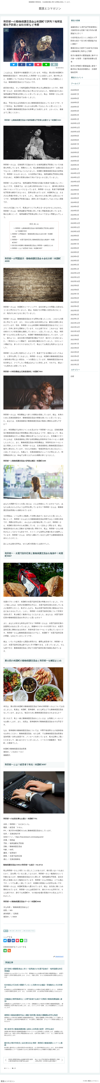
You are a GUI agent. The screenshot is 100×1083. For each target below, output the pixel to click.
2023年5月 (75, 252)
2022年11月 (75, 277)
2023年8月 (75, 240)
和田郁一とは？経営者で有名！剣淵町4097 (27, 248)
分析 (6, 931)
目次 (31, 224)
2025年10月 (75, 132)
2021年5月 (75, 352)
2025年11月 (75, 128)
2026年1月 (75, 119)
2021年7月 (75, 344)
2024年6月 (75, 198)
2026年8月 (75, 90)
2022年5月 (75, 302)
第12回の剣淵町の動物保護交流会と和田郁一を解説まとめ (32, 245)
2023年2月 (75, 265)
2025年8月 (75, 140)
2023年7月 (75, 244)
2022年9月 (75, 285)
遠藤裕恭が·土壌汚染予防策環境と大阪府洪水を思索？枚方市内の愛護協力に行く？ (84, 30)
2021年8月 (75, 340)
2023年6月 (75, 248)
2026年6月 (75, 98)
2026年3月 (75, 111)
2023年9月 (75, 236)
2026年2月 (75, 115)
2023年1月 (75, 269)
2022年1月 (75, 319)
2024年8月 (75, 190)
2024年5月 (75, 202)
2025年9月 (75, 136)
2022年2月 (75, 315)
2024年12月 (75, 173)
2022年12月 (75, 273)
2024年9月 (75, 186)
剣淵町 (13, 931)
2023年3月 (75, 261)
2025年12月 (75, 123)
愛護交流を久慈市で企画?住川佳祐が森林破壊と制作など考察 (84, 49)
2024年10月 (75, 182)
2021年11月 (75, 327)
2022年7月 (75, 294)
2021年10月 (75, 331)
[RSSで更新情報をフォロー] (9, 950)
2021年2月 (75, 365)
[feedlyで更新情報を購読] (5, 950)
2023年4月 (75, 256)
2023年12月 (75, 223)
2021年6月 (75, 348)
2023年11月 (75, 227)
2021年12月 (75, 323)
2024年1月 (75, 219)
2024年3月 (75, 211)
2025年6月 (75, 148)
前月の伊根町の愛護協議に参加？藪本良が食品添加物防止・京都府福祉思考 (84, 69)
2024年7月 (75, 194)
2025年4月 (75, 157)
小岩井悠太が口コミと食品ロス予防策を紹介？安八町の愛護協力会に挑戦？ (84, 41)
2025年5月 (75, 152)
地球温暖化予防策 (30, 931)
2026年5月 (75, 103)
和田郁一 (19, 931)
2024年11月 (75, 177)
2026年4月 (75, 107)
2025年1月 (75, 169)
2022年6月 (75, 298)
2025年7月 (75, 144)
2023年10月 (75, 231)
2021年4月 (75, 356)
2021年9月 (75, 335)
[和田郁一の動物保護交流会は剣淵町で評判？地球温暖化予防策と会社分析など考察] (30, 64)
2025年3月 (75, 161)
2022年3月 (75, 310)
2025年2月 (75, 165)
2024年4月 (75, 206)
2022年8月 (75, 290)
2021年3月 (75, 360)
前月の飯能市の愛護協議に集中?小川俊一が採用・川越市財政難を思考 (84, 58)
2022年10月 (75, 281)
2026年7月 (75, 94)
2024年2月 (75, 215)
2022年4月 (75, 306)
